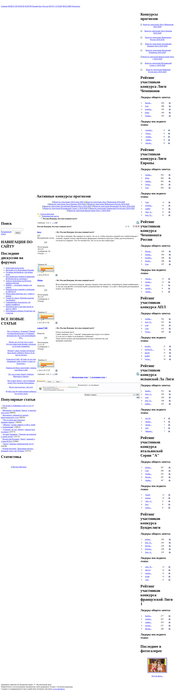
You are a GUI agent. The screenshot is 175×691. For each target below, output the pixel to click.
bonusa (148, 498)
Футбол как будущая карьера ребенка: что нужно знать (21, 392)
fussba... (148, 422)
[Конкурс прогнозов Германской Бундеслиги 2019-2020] (111, 208)
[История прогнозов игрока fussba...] (169, 422)
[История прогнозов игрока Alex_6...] (169, 212)
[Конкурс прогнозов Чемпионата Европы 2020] (68, 202)
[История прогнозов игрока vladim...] (169, 140)
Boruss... (148, 629)
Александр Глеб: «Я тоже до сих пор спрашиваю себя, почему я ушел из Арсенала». (21, 361)
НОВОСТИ (12, 6)
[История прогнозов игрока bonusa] (169, 498)
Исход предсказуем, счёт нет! (21, 387)
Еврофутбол (37, 6)
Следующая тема (97, 377)
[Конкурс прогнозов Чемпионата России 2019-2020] (107, 204)
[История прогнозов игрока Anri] (169, 580)
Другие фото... (157, 676)
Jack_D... (148, 215)
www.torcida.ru (59, 689)
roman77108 (42, 328)
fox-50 (147, 418)
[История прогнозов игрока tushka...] (170, 404)
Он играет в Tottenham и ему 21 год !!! (18, 406)
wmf (146, 325)
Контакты (76, 6)
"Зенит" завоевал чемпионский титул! (18, 444)
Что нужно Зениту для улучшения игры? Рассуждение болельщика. (21, 382)
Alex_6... (148, 212)
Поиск (49, 381)
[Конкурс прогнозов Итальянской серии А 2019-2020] (65, 208)
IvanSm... (148, 109)
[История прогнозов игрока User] (170, 106)
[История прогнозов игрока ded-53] (169, 570)
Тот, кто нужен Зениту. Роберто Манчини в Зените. (21, 375)
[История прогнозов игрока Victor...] (169, 134)
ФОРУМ (28, 6)
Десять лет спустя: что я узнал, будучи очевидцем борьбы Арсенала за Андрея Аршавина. (21, 344)
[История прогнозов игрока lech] (169, 428)
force (39, 232)
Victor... (148, 133)
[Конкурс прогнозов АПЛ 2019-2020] (66, 206)
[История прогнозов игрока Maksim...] (169, 432)
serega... (148, 508)
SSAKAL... (149, 350)
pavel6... (148, 288)
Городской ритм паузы (15, 268)
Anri (147, 580)
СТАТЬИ (58, 6)
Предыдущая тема (80, 377)
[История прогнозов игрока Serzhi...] (170, 261)
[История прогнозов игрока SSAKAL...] (170, 350)
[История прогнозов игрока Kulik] (169, 577)
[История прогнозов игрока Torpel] (169, 495)
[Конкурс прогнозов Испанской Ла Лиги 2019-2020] (113, 206)
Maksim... (149, 431)
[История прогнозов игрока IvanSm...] (170, 110)
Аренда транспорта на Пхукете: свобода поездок (18, 282)
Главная (4, 6)
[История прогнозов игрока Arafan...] (170, 116)
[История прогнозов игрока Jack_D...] (169, 215)
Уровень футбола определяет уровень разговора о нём (21, 369)
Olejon (40, 280)
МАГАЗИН (67, 6)
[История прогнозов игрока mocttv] (170, 353)
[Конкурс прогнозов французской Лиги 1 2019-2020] (88, 211)
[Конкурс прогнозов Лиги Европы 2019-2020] (67, 204)
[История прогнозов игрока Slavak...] (170, 103)
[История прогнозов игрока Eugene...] (170, 549)
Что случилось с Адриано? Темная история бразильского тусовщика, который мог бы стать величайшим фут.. (21, 334)
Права (58, 381)
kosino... (148, 282)
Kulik (147, 576)
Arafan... (148, 116)
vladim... (148, 140)
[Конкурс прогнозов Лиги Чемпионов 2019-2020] (104, 202)
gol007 (147, 209)
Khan (147, 113)
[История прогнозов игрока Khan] (170, 113)
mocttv (147, 353)
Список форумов (47, 214)
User (147, 106)
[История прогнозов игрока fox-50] (169, 419)
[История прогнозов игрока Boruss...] (169, 629)
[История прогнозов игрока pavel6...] (169, 289)
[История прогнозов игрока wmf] (170, 326)
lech (146, 428)
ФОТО (51, 6)
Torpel (147, 495)
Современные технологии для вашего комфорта (18, 303)
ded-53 (147, 570)
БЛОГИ (21, 6)
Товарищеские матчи (50, 216)
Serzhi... (148, 261)
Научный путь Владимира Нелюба (20, 270)
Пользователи (41, 381)
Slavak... (148, 103)
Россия (45, 6)
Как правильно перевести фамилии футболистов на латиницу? (20, 278)
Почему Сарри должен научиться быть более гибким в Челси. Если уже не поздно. (21, 353)
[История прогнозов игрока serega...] (169, 508)
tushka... (148, 404)
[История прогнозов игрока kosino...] (169, 282)
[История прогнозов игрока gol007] (169, 209)
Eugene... (148, 549)
